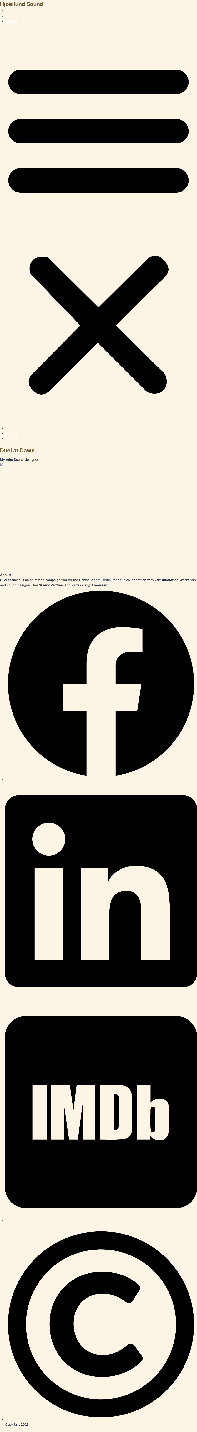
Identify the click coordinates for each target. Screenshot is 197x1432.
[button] (98, 227)
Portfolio (11, 16)
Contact (11, 21)
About (9, 10)
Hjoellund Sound (21, 4)
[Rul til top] (183, 1427)
